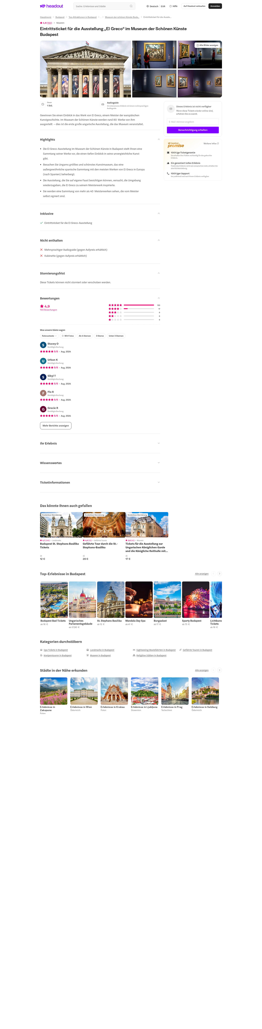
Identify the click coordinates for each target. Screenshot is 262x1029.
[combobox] (104, 6)
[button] (85, 69)
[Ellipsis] (101, 18)
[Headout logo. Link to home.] (51, 6)
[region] (61, 525)
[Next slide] (219, 573)
